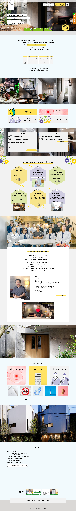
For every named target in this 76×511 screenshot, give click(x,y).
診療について (32, 32)
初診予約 (60, 5)
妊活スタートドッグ (38, 29)
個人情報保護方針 (33, 508)
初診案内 (45, 32)
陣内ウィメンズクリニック (20, 0)
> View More (61, 295)
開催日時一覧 (62, 141)
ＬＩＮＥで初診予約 (74, 19)
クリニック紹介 (25, 32)
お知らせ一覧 (31, 150)
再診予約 (67, 4)
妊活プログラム (39, 32)
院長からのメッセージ (46, 29)
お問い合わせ (51, 32)
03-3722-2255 (43, 500)
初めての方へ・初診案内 (27, 29)
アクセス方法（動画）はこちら (17, 465)
